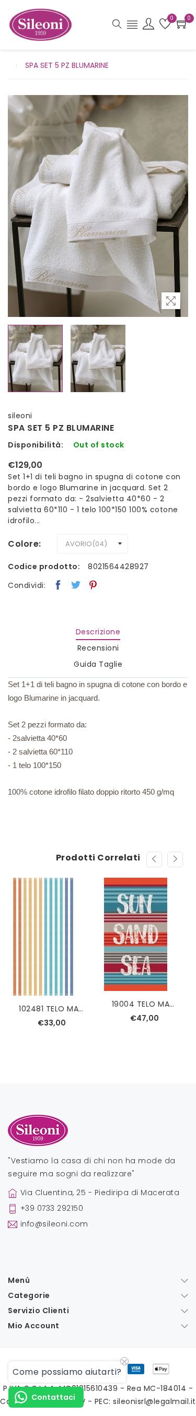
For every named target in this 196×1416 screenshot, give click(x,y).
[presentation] (154, 859)
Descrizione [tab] (98, 632)
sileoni (20, 415)
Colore (23, 544)
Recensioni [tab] (98, 648)
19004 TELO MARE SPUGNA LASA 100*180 (145, 1004)
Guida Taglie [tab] (98, 664)
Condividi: (26, 585)
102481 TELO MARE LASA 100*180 (52, 1009)
